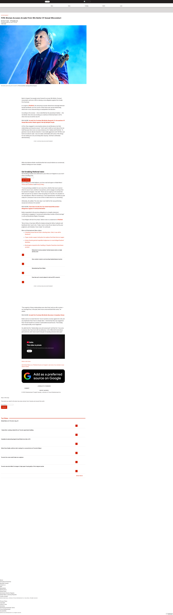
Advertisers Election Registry (7, 593)
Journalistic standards (44, 386)
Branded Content (4, 583)
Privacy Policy (40, 184)
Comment (26, 388)
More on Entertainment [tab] (28, 230)
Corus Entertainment (5, 609)
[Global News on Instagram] (72, 567)
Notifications (3, 589)
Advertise (2, 606)
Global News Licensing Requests (8, 594)
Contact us (2, 585)
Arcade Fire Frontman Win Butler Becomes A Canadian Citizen (46, 315)
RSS (1, 586)
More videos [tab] (38, 230)
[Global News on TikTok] (31, 578)
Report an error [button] (44, 390)
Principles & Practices (5, 581)
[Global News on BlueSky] (72, 578)
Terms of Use (3, 604)
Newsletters (3, 588)
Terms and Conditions (28, 184)
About (1, 580)
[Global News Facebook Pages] (10, 567)
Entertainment (4, 15)
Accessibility (3, 611)
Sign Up (4, 407)
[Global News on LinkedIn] (10, 578)
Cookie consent (4, 596)
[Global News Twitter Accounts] (31, 567)
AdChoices (170, 614)
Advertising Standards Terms (7, 607)
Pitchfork (60, 219)
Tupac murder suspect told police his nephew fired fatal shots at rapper (44, 237)
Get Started (26, 180)
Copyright (2, 602)
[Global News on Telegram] (51, 578)
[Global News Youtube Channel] (51, 567)
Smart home (3, 591)
